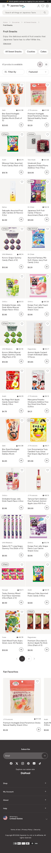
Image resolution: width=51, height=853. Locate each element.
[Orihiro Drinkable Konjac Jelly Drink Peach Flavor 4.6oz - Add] (21, 508)
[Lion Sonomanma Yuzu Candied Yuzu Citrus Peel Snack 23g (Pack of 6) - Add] (47, 460)
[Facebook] (11, 763)
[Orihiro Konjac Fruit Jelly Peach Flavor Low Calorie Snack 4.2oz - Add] (47, 314)
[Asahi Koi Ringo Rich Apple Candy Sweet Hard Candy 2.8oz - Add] (21, 411)
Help (5, 808)
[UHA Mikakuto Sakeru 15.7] (21, 555)
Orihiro (4, 302)
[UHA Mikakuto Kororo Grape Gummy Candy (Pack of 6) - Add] (21, 267)
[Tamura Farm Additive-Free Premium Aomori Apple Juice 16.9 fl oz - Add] (47, 508)
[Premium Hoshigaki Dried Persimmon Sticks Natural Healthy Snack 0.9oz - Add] (47, 125)
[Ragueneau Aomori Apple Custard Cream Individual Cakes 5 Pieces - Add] (47, 361)
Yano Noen (31, 160)
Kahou (4, 207)
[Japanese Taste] (16, 6)
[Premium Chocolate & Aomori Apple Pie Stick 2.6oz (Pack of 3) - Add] (47, 649)
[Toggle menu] (3, 6)
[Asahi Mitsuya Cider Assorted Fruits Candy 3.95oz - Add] (47, 602)
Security (37, 830)
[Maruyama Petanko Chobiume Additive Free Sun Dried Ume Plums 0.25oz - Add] (47, 411)
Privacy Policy (27, 830)
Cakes (43, 51)
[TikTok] (40, 763)
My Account (8, 792)
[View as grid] (40, 64)
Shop (5, 783)
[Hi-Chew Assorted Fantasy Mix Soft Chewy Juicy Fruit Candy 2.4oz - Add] (47, 267)
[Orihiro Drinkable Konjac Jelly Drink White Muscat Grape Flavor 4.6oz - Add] (21, 314)
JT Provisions (32, 110)
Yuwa (4, 637)
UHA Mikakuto (7, 254)
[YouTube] (34, 763)
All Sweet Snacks (13, 51)
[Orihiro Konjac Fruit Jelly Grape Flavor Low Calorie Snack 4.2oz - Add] (47, 555)
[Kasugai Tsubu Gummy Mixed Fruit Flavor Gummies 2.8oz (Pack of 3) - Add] (21, 602)
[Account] (38, 6)
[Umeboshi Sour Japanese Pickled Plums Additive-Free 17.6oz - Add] (47, 172)
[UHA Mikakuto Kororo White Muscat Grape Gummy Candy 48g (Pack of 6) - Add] (21, 361)
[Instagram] (22, 763)
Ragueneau (32, 349)
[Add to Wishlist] (22, 85)
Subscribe (44, 756)
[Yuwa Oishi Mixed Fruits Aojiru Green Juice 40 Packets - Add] (21, 649)
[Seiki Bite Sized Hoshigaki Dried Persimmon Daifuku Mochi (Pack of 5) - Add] (21, 125)
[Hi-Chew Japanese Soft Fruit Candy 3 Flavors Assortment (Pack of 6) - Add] (47, 219)
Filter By (12, 71)
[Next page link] (34, 659)
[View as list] (46, 64)
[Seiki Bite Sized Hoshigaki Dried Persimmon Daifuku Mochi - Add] (21, 460)
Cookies (31, 51)
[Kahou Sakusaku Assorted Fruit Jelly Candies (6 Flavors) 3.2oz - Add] (21, 219)
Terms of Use (15, 830)
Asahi (4, 160)
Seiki (3, 110)
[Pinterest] (28, 763)
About (5, 800)
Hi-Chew (31, 207)
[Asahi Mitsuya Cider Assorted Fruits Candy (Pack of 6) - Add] (21, 172)
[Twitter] (17, 763)
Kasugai (5, 590)
